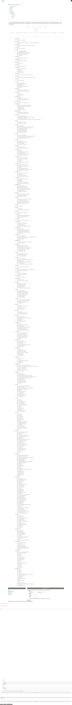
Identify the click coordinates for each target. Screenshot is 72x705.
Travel (58, 32)
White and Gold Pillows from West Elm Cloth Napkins (26, 136)
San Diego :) (20, 577)
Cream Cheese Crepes (22, 50)
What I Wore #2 (20, 233)
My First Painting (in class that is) (23, 513)
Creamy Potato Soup (21, 296)
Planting (19, 420)
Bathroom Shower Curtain (22, 238)
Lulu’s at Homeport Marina (22, 404)
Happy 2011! (20, 527)
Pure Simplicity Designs (22, 495)
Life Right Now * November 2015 (23, 99)
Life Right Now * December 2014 (23, 164)
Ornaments (12, 6)
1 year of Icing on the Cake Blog (23, 369)
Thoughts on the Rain (21, 520)
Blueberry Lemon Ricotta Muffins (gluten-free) (25, 259)
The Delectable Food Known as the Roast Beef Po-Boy (26, 376)
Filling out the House (21, 443)
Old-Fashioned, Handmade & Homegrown (24, 469)
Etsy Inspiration (20, 491)
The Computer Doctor (21, 575)
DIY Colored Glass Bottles (22, 382)
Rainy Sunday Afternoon (22, 391)
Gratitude (19, 159)
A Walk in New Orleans (21, 403)
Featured (25, 32)
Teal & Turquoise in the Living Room (24, 248)
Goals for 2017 (20, 71)
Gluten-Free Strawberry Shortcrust (23, 201)
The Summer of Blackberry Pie (23, 195)
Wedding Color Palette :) (22, 511)
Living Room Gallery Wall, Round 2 (23, 176)
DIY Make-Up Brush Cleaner (22, 270)
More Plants (20, 415)
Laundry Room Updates (22, 401)
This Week (20, 470)
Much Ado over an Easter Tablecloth (24, 439)
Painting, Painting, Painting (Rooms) (24, 188)
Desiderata (20, 482)
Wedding (62, 32)
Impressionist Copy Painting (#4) (23, 455)
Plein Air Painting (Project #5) (22, 444)
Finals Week (20, 535)
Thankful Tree (20, 349)
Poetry (19, 561)
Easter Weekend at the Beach (22, 312)
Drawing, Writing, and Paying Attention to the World (26, 583)
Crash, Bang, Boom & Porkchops (23, 507)
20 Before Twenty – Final (22, 394)
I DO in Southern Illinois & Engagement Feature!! (26, 388)
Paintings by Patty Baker (22, 542)
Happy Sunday (20, 503)
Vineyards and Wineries (21, 411)
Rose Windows (20, 441)
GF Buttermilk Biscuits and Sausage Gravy (25, 137)
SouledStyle (20, 400)
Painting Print (20, 569)
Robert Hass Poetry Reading (22, 521)
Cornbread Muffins (21, 125)
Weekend (19, 579)
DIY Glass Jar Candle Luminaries (23, 300)
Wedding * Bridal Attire (21, 285)
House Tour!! (20, 447)
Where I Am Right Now (21, 523)
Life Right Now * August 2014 (22, 191)
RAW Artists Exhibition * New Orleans (24, 194)
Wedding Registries (21, 346)
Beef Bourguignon (21, 502)
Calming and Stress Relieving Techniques (24, 127)
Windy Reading (20, 478)
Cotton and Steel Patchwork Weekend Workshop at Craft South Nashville (29, 119)
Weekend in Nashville (21, 387)
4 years (19, 359)
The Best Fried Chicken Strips (23, 291)
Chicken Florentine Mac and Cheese (24, 53)
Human (19, 429)
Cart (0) (3, 0)
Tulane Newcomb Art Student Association (24, 504)
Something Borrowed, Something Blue (24, 385)
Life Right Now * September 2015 (23, 112)
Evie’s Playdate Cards (21, 379)
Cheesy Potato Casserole (22, 84)
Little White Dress (20, 396)
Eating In (19, 467)
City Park (19, 452)
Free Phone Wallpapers (22, 48)
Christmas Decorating (21, 225)
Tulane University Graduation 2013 (23, 266)
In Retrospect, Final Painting (22, 428)
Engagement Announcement (22, 389)
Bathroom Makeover (21, 242)
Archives (45, 26)
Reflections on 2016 (21, 72)
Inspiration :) (20, 573)
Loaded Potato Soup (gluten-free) (23, 230)
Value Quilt (20, 97)
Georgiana (19, 563)
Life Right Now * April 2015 (22, 138)
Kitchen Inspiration (21, 408)
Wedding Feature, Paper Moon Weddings (24, 261)
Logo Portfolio (20, 424)
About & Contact (12, 13)
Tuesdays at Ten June (21, 249)
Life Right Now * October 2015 (23, 102)
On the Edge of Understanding (23, 517)
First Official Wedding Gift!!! (22, 449)
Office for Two (20, 217)
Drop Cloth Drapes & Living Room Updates (25, 375)
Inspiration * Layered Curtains (23, 336)
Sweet (41, 32)
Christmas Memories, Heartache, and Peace (25, 169)
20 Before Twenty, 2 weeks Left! (23, 431)
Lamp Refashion (20, 353)
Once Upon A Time (21, 480)
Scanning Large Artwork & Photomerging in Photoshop (26, 45)
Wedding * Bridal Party (21, 284)
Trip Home (19, 383)
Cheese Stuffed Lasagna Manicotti (23, 183)
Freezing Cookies (21, 325)
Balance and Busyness (21, 368)
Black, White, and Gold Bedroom (23, 86)
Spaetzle (19, 167)
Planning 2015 (20, 161)
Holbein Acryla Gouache (22, 40)
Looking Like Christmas (21, 345)
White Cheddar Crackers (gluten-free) (24, 215)
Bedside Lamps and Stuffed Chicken (23, 510)
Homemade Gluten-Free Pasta (23, 52)
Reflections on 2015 (21, 94)
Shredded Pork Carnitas (22, 68)
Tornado (19, 323)
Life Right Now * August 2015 (22, 116)
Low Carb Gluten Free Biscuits (23, 324)
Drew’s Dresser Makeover (22, 175)
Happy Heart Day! (21, 501)
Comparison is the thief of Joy (23, 335)
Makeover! (20, 390)
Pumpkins (19, 570)
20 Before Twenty (21, 516)
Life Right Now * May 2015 (22, 132)
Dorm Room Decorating (21, 251)
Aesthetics (19, 506)
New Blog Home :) (21, 490)
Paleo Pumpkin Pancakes (22, 66)
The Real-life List (21, 262)
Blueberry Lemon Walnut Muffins (23, 90)
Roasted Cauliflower (21, 80)
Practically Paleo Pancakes (22, 54)
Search (36, 36)
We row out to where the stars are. (23, 540)
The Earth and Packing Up (22, 440)
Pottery (11, 10)
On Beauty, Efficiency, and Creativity (23, 154)
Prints (11, 8)
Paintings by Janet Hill (21, 422)
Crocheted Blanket (21, 341)
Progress (19, 522)
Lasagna (19, 451)
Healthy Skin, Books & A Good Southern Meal (25, 461)
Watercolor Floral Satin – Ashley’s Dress (24, 106)
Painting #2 (20, 493)
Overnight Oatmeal (21, 473)
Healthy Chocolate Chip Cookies (23, 332)
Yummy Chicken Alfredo (22, 500)
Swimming (20, 405)
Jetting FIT (19, 566)
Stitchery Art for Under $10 (22, 456)
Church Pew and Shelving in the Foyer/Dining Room (26, 117)
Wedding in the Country (22, 381)
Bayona (19, 554)
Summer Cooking (21, 402)
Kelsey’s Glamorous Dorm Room (23, 246)
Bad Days (19, 306)
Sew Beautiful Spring (21, 460)
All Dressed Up (20, 481)
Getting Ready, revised (21, 537)
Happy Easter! (20, 437)
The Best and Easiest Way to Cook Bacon (24, 232)
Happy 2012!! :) (20, 338)
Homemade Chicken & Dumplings (23, 352)
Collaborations (10, 592)
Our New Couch (20, 417)
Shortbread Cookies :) (21, 532)
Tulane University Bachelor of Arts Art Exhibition (25, 264)
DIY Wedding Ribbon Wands (22, 305)
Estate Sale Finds (21, 279)
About (9, 590)
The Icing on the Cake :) (22, 586)
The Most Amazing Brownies (22, 313)
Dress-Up (19, 488)
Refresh (19, 549)
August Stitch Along (21, 378)
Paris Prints (20, 434)
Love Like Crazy (20, 584)
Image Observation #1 (21, 582)
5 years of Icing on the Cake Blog (23, 113)
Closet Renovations (21, 419)
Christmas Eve (20, 531)
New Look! (20, 560)
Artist (13, 14)
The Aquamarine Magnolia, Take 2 (23, 551)
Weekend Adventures (21, 442)
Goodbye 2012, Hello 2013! (22, 274)
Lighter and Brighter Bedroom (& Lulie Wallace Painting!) (27, 236)
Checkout (3, 1)
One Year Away (20, 416)
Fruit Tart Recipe (21, 392)
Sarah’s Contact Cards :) (22, 553)
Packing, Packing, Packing (22, 423)
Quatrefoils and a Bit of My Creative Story (24, 105)
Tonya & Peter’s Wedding (22, 255)
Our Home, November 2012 (22, 273)
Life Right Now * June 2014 (22, 200)
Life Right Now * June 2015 (22, 123)
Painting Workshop (21, 358)
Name (30, 591)
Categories (36, 29)
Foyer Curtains (20, 311)
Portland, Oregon (21, 260)
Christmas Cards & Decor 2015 (23, 98)
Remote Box (20, 208)
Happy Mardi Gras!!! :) (21, 471)
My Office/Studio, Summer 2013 (23, 253)
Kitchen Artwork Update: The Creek (23, 91)
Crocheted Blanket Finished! (22, 337)
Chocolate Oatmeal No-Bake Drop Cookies (25, 377)
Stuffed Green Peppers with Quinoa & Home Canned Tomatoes (28, 366)
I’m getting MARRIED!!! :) (22, 533)
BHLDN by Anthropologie (22, 498)
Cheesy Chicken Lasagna (22, 351)
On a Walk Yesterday (21, 486)
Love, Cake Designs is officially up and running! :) (26, 574)
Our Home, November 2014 (22, 158)
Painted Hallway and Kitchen (22, 129)
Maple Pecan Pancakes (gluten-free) (24, 229)
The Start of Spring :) (21, 496)
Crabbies (19, 407)
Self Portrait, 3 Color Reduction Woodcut (24, 317)
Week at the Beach (21, 410)
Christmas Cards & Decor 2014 (23, 165)
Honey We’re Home (21, 505)
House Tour (34, 26)
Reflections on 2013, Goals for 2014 (23, 220)
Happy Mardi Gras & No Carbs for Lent (24, 326)
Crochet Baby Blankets (21, 152)
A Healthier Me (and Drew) (22, 524)
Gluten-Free (33, 32)
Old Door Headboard (21, 354)
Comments (4, 688)
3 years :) (19, 556)
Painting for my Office (21, 350)
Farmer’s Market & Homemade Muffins (24, 299)
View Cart (1, 704)
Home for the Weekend (22, 427)
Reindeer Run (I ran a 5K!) (22, 277)
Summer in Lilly (20, 63)
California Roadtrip (21, 143)
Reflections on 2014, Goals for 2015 (23, 162)
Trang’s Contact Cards (21, 544)
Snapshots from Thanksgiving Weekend (24, 226)
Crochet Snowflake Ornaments (23, 168)
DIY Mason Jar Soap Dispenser (23, 329)
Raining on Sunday (21, 370)
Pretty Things (20, 468)
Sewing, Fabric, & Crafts (47, 32)
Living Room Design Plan (22, 109)
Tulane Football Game (21, 578)
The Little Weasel (21, 518)
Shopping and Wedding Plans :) (23, 458)
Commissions (14, 15)
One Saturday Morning (21, 448)
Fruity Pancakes (20, 489)
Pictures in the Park (21, 433)
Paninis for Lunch (21, 487)
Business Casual (21, 239)
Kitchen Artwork (20, 362)
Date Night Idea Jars (21, 290)
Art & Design (12, 32)
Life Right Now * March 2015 (22, 144)
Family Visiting (20, 355)
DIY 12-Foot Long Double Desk (23, 216)
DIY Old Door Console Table (22, 283)
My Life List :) (20, 526)
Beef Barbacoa (20, 85)
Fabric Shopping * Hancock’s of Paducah (24, 287)
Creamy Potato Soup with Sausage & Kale (24, 247)
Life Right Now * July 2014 (22, 196)
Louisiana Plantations (21, 557)
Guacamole (20, 55)
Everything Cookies (21, 108)
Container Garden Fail (21, 235)
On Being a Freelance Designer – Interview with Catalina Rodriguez (28, 42)
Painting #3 (20, 463)
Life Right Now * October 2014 (23, 178)
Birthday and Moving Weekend (23, 421)
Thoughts (54, 32)
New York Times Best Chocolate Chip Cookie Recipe (26, 269)
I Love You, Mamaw (21, 393)
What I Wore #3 (20, 228)
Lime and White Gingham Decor (23, 436)
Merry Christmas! (21, 530)
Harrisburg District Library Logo (23, 548)
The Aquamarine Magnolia (22, 562)
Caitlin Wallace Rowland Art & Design (23, 202)
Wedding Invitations (21, 309)
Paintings (11, 7)
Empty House (20, 418)
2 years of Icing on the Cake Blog (23, 280)
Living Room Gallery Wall (22, 333)
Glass (19, 581)
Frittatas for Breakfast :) (21, 509)
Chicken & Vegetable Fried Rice (23, 293)
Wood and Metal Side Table (22, 130)
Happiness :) (20, 543)
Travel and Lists (20, 450)
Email (30, 593)
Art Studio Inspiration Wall (22, 185)
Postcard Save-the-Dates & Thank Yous (24, 344)
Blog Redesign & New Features (23, 157)
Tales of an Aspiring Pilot (22, 367)
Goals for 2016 (20, 93)
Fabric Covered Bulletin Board (23, 212)
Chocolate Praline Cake (21, 297)
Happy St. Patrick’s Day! (22, 462)
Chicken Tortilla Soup (21, 190)
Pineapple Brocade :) (21, 558)
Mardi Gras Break (21, 474)
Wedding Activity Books (22, 301)
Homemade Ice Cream (21, 395)
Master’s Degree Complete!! (22, 60)
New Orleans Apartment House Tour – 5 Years (25, 74)
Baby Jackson (20, 319)
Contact (13, 17)
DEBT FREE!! (20, 87)
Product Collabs (12, 12)
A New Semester (21, 525)
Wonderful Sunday (21, 580)
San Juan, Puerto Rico (21, 258)
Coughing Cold (20, 361)
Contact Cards (20, 564)
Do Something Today (21, 146)
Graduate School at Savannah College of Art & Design (26, 77)
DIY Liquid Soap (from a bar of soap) (23, 330)
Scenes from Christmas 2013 (22, 222)
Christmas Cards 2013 (21, 223)
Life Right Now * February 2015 (23, 148)
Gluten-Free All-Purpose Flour (23, 172)
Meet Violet (20, 181)
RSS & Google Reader (21, 497)
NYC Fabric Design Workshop (22, 131)
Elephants (20, 414)
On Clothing (20, 150)
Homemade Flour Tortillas (22, 328)
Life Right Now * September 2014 (23, 182)
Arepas (19, 69)
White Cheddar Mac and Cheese (23, 151)
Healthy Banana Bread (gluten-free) (23, 209)
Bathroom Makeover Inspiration (23, 245)
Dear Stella (11, 11)
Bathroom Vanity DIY (21, 438)
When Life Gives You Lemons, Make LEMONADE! (26, 457)
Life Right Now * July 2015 (22, 118)
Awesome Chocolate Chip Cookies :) (24, 494)
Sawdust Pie (20, 174)
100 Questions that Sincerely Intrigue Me (24, 365)
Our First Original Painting (22, 307)
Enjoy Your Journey (21, 465)
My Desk (19, 399)
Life (28, 32)
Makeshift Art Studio (21, 459)
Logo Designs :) (20, 576)
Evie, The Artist (20, 515)
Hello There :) (20, 303)
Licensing (9, 593)
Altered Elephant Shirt (21, 374)
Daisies (19, 475)
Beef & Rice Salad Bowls (22, 135)
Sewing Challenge (21, 559)
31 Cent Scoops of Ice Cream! (23, 435)
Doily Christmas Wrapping (22, 342)
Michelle (19, 538)
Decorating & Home (19, 32)
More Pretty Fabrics (21, 534)
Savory (37, 32)
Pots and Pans (20, 464)
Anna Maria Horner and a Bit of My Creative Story (26, 126)
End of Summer (20, 373)
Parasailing (20, 409)
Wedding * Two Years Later (22, 203)
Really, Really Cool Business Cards (23, 547)
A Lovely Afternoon (21, 445)
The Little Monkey (21, 508)
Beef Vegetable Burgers (22, 492)
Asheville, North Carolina (22, 122)
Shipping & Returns (11, 591)
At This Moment (20, 206)
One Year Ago (20, 343)
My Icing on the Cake (21, 546)
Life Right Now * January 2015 (22, 155)
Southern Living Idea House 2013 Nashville (25, 241)
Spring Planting (20, 318)
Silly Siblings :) (20, 555)
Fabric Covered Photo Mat (22, 294)
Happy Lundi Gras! (21, 472)
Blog (12, 16)
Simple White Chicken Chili (22, 187)
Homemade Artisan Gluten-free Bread (24, 189)
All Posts (28, 26)
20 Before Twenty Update (22, 479)
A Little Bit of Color (21, 484)
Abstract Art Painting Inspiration (23, 360)
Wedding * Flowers (21, 286)
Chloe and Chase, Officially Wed (23, 536)
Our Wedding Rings (21, 316)
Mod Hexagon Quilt (21, 107)
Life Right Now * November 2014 (23, 170)
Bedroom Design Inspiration (22, 142)
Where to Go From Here (22, 483)
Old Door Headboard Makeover (23, 292)
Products (11, 9)
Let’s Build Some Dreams (22, 254)
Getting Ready (20, 567)
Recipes (39, 26)
